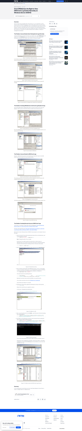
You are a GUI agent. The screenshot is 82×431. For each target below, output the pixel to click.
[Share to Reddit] (45, 399)
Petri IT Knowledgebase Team (23, 394)
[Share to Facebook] (38, 399)
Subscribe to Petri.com (60, 1)
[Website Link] (38, 16)
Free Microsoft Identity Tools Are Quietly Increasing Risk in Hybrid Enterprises (55, 52)
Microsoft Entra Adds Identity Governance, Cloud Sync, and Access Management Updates (56, 57)
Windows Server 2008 (19, 3)
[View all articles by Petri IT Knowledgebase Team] (16, 394)
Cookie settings (61, 428)
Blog (14, 3)
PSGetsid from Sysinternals (35, 280)
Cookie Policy (4, 427)
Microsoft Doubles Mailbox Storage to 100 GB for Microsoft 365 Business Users (56, 47)
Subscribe (54, 410)
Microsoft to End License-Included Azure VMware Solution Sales (55, 41)
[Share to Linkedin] (42, 399)
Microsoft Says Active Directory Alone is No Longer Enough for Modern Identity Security (56, 62)
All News (51, 39)
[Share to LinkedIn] (24, 423)
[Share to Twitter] (40, 399)
